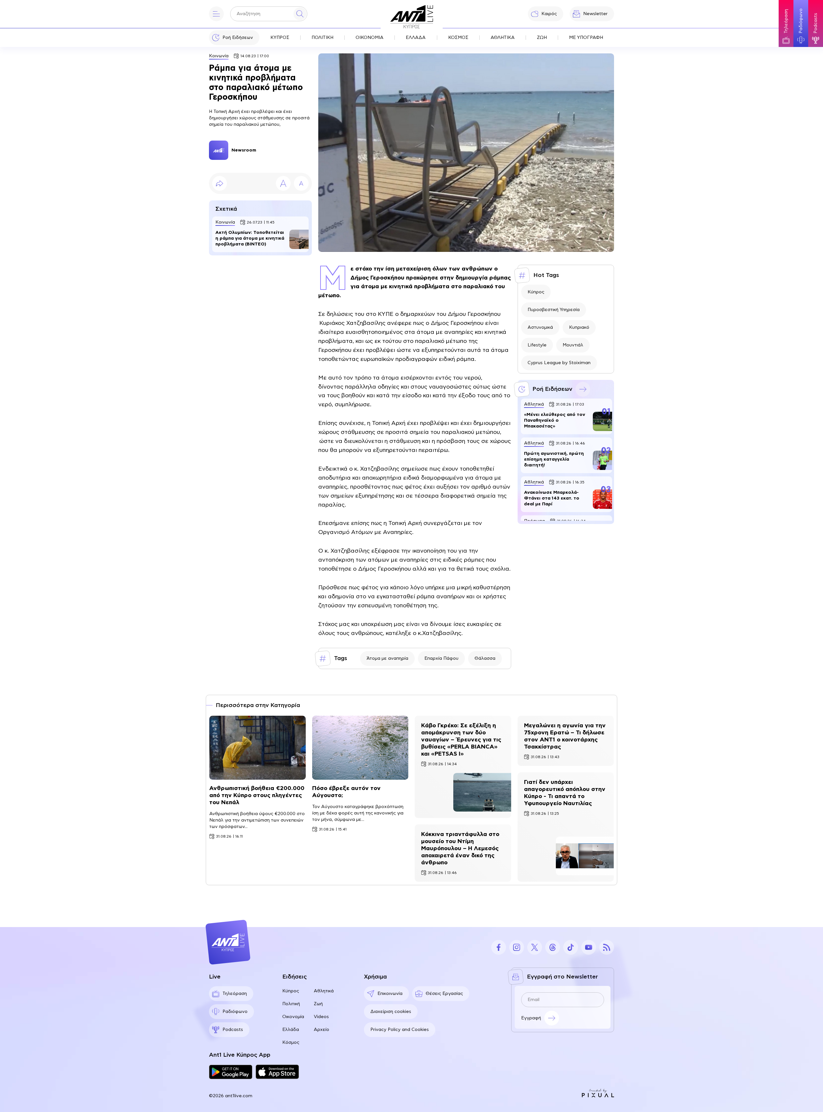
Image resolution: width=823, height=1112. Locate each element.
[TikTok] (570, 947)
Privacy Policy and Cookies (399, 1029)
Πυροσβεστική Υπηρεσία (554, 310)
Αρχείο (321, 1029)
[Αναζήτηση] (300, 13)
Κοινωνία (219, 56)
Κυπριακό (579, 327)
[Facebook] (498, 947)
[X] (534, 947)
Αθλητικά (324, 991)
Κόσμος (290, 1042)
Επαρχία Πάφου (441, 658)
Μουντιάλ (573, 345)
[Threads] (552, 947)
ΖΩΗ (542, 37)
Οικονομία (293, 1017)
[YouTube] (588, 947)
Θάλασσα (485, 658)
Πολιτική (291, 1004)
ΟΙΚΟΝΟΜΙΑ (370, 37)
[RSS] (606, 947)
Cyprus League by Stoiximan (559, 363)
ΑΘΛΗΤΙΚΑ (503, 37)
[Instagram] (516, 947)
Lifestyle (537, 345)
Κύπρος (536, 292)
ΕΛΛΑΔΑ (416, 37)
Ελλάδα (290, 1029)
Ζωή (318, 1004)
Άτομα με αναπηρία (387, 658)
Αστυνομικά (540, 327)
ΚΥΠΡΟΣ (279, 37)
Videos (321, 1017)
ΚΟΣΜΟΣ (458, 37)
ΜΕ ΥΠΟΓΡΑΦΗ (586, 37)
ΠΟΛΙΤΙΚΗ (322, 37)
